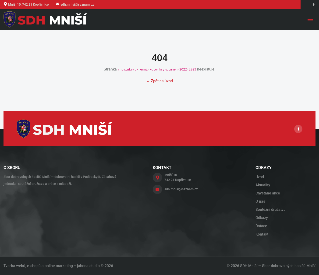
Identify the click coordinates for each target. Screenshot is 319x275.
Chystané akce (267, 193)
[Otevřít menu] (310, 19)
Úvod (259, 177)
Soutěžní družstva (270, 209)
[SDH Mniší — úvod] (45, 19)
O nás (260, 201)
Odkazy (261, 217)
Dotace (261, 226)
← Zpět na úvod (159, 81)
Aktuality (262, 185)
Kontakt (261, 234)
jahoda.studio (88, 266)
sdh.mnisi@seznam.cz (77, 4)
